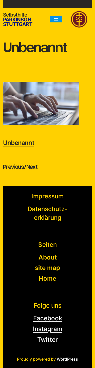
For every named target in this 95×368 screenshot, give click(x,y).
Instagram (47, 329)
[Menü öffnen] (56, 19)
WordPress (67, 359)
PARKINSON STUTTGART (17, 22)
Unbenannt (18, 142)
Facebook (47, 318)
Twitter (47, 339)
